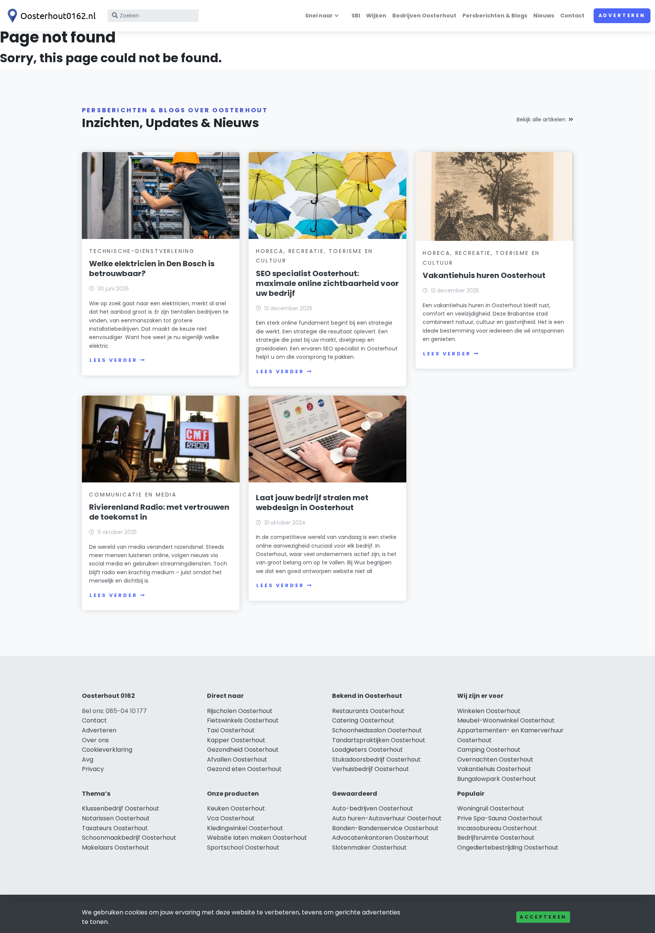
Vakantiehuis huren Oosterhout (484, 275)
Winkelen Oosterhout (488, 711)
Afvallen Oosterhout (237, 759)
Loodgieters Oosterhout (367, 749)
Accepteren (543, 917)
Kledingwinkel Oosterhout (245, 828)
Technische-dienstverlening (142, 251)
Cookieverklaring (107, 749)
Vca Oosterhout (231, 818)
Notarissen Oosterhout (116, 818)
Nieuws (543, 15)
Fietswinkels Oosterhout (243, 720)
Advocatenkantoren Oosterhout (380, 837)
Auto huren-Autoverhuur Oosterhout (387, 818)
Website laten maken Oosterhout (257, 837)
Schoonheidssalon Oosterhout (377, 730)
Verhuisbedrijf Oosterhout (370, 769)
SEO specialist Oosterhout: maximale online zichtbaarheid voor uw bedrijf (327, 283)
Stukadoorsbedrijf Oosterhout (376, 759)
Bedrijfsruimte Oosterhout (495, 837)
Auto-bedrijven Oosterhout (372, 808)
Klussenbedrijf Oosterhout (120, 808)
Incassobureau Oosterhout (497, 828)
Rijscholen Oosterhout (240, 711)
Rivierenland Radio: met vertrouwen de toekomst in (159, 512)
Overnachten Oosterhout (495, 759)
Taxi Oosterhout (231, 730)
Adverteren (622, 15)
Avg (87, 759)
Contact (572, 15)
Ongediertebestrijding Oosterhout (507, 847)
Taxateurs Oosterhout (115, 828)
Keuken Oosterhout (236, 808)
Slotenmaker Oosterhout (369, 847)
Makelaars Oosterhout (115, 847)
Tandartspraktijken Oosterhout (378, 740)
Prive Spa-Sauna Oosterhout (499, 818)
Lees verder (113, 360)
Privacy (93, 769)
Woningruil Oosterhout (490, 808)
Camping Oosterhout (488, 749)
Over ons (95, 740)
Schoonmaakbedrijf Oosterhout (129, 837)
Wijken (376, 15)
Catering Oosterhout (363, 720)
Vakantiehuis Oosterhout (494, 769)
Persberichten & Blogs (494, 15)
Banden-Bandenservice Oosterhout (385, 828)
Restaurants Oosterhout (368, 711)
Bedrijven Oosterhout (424, 15)
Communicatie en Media (133, 494)
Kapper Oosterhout (236, 740)
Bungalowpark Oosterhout (496, 778)
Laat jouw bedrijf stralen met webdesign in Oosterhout (312, 502)
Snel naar (319, 15)
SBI (355, 15)
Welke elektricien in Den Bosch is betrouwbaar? (152, 268)
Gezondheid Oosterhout (243, 749)
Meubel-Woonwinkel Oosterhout (506, 720)
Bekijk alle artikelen (541, 119)
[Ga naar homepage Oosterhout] (50, 15)
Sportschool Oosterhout (243, 847)
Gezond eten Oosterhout (244, 769)
